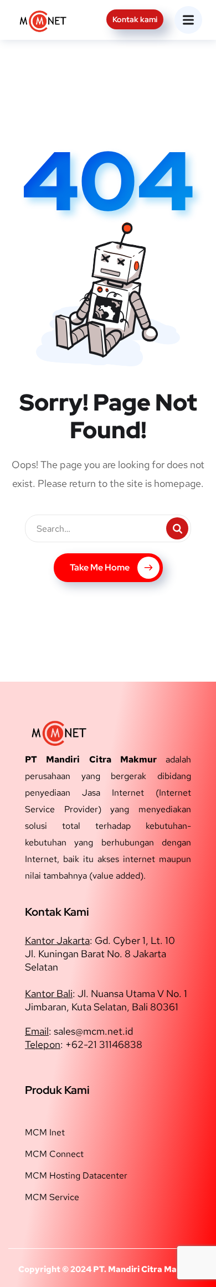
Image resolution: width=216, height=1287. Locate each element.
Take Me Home (100, 567)
